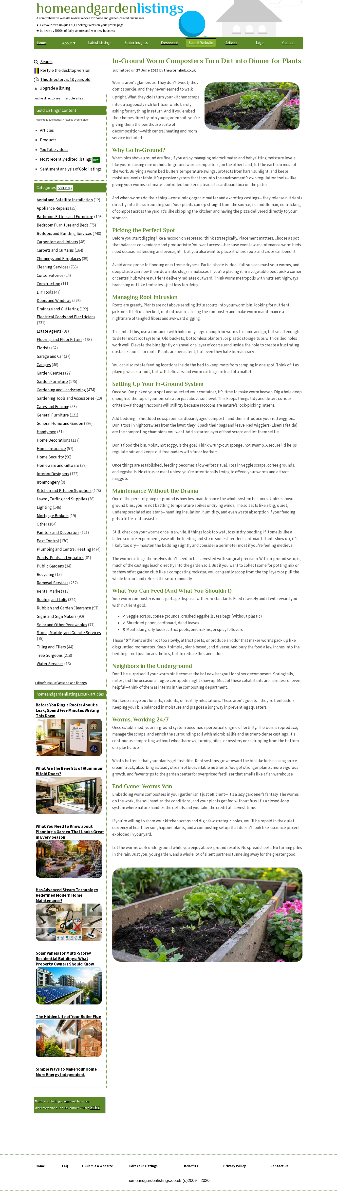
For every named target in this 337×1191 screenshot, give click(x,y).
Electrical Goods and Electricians (66, 317)
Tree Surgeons (50, 656)
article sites (74, 98)
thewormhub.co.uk (180, 70)
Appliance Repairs (53, 208)
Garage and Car (50, 356)
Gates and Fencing (53, 407)
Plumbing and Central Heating (64, 549)
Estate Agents (49, 331)
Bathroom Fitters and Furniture (65, 217)
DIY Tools (45, 292)
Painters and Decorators (58, 533)
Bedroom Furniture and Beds (63, 225)
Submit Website (201, 42)
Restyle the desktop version (65, 71)
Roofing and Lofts (52, 600)
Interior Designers (53, 474)
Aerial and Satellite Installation (65, 200)
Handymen (46, 432)
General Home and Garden (60, 424)
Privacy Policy (234, 1166)
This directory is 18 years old (65, 80)
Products (48, 140)
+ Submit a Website (97, 1166)
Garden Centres (50, 373)
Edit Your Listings (143, 1166)
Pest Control (48, 541)
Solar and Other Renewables (62, 625)
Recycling (45, 575)
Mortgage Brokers (53, 516)
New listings (65, 188)
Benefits (191, 1166)
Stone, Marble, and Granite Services (69, 633)
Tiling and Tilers (51, 647)
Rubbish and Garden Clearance (64, 608)
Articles (47, 130)
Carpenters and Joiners (57, 242)
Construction (48, 284)
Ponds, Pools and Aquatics (60, 558)
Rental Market (49, 591)
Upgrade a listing (54, 88)
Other (42, 524)
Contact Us (279, 1166)
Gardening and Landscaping (61, 390)
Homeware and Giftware (58, 466)
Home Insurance (51, 449)
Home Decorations (53, 440)
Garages (44, 365)
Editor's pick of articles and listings (61, 683)
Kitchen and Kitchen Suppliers (64, 491)
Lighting (44, 507)
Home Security (50, 457)
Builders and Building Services (64, 234)
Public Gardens (50, 566)
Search (46, 62)
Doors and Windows (54, 301)
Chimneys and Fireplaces (59, 259)
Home (40, 1166)
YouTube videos (54, 150)
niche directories (47, 98)
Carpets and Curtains (55, 250)
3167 (95, 1107)
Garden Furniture (52, 382)
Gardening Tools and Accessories (65, 398)
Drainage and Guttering (58, 309)
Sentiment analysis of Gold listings (71, 169)
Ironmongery (48, 482)
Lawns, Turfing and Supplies (62, 499)
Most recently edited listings (66, 159)
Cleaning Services (52, 267)
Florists (43, 348)
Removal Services (52, 583)
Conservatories (50, 276)
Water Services (50, 664)
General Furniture (53, 415)
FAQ (65, 1166)
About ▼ (69, 43)
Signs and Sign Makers (56, 617)
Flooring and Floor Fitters (59, 340)
